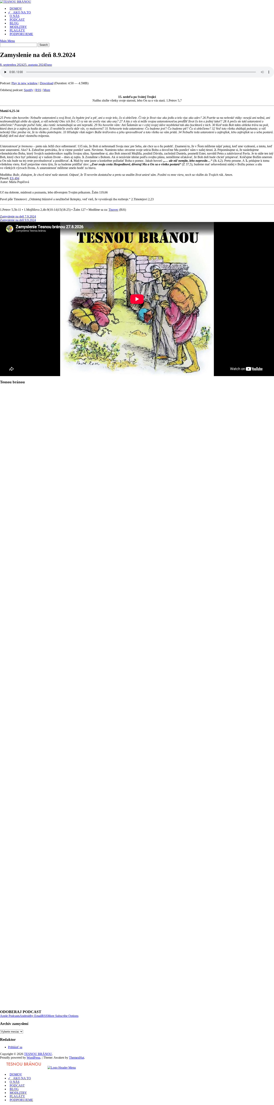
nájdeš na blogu (116, 590)
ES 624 (14, 500)
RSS (38, 90)
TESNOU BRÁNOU (38, 1054)
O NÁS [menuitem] (14, 1082)
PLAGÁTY (17, 30)
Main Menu (7, 41)
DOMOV (16, 8)
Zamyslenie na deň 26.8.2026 (19, 882)
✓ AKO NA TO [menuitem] (19, 1078)
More (46, 90)
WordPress (33, 1057)
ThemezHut (76, 1057)
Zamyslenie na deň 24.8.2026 (19, 897)
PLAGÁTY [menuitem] (17, 1096)
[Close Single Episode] (31, 416)
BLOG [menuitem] (14, 1089)
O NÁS (14, 16)
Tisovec (113, 209)
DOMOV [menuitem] (16, 1074)
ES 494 (14, 178)
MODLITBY (18, 26)
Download (46, 83)
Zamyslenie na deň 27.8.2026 (19, 875)
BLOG (14, 23)
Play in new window (24, 83)
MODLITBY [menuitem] (18, 1092)
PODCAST (17, 19)
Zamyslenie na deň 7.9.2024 (18, 216)
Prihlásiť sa (15, 1047)
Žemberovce (47, 531)
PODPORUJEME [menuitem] (21, 1100)
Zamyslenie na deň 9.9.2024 (18, 220)
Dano (48, 64)
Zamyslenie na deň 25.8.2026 (19, 889)
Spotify (28, 90)
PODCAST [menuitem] (17, 1085)
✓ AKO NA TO (19, 12)
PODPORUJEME (21, 34)
